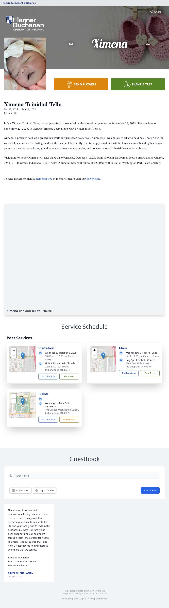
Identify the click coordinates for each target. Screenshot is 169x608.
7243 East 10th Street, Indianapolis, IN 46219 (57, 368)
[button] (23, 355)
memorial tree (43, 178)
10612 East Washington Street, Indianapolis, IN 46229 (62, 411)
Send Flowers (69, 419)
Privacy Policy (75, 593)
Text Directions (48, 376)
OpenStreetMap (88, 598)
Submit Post (150, 490)
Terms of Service (93, 593)
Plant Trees (69, 376)
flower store (93, 178)
